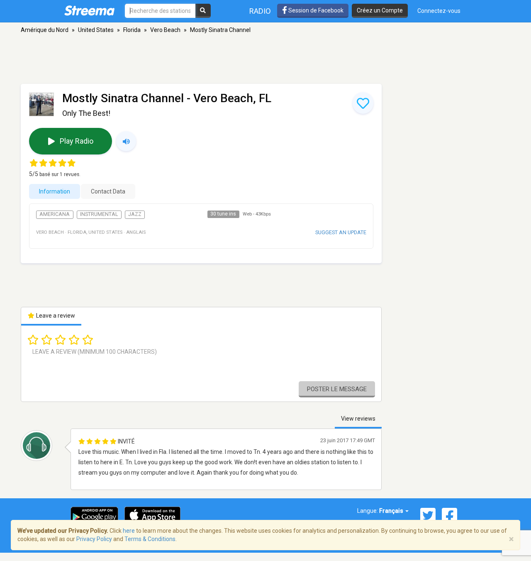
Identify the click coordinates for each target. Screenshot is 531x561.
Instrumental (99, 214)
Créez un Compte (380, 10)
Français (391, 510)
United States (96, 30)
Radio (260, 11)
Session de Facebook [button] (315, 10)
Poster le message (337, 389)
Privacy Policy (94, 539)
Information (54, 191)
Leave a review (55, 315)
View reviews (358, 418)
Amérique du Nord (44, 30)
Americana (54, 214)
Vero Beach (165, 30)
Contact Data (108, 191)
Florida (132, 30)
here (129, 530)
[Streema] (89, 10)
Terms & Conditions (149, 539)
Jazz (134, 214)
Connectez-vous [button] (438, 10)
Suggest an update (340, 232)
